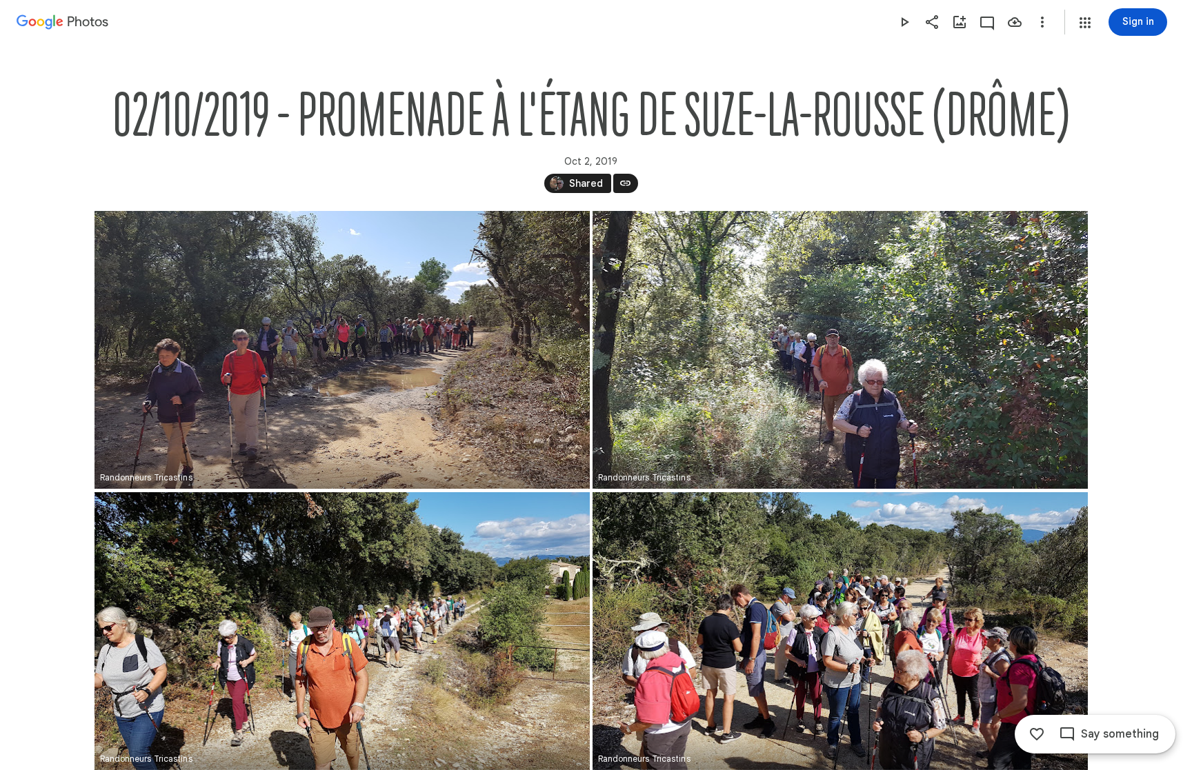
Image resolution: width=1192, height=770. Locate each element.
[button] (1085, 23)
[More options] (1042, 22)
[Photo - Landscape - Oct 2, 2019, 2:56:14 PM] (342, 631)
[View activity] (987, 22)
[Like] (1037, 734)
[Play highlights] (904, 22)
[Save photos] (1015, 22)
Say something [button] (1120, 734)
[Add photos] (959, 22)
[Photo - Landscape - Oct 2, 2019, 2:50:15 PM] (840, 350)
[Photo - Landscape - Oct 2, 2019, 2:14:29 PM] (342, 350)
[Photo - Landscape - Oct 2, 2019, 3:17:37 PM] (840, 631)
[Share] (932, 22)
